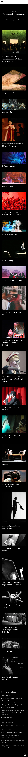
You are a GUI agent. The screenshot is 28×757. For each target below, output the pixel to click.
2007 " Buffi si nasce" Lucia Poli (10, 735)
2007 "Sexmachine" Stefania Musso (12, 732)
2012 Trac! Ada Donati (8, 720)
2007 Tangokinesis (7, 722)
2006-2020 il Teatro (7, 695)
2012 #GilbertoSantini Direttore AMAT (13, 710)
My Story (13, 23)
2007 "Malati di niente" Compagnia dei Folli (14, 725)
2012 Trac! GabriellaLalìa (9, 707)
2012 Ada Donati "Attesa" (9, 738)
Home (11, 18)
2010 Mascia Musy (7, 717)
